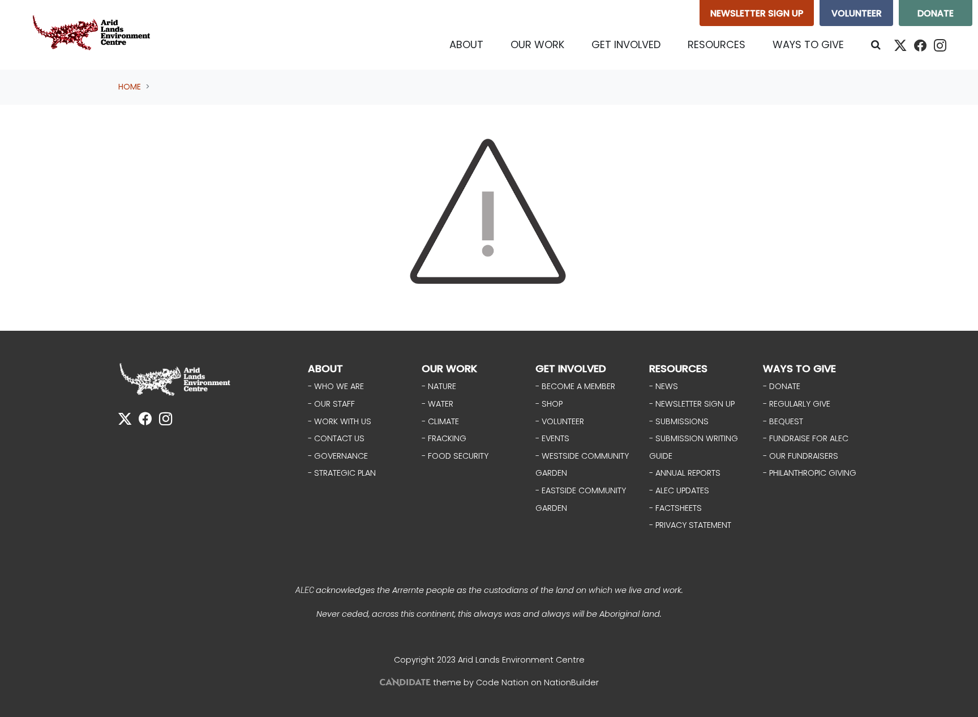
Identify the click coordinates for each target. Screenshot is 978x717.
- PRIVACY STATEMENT (690, 525)
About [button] (466, 44)
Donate (935, 13)
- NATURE (439, 386)
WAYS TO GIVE (799, 368)
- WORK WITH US (339, 421)
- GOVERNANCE (338, 456)
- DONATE (781, 386)
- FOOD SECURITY (455, 456)
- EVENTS (552, 438)
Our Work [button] (537, 44)
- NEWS (663, 386)
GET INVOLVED (570, 368)
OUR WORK (449, 368)
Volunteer (856, 13)
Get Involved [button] (625, 44)
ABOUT (325, 368)
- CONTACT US (336, 438)
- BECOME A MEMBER (575, 386)
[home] (94, 35)
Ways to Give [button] (808, 44)
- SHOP (549, 403)
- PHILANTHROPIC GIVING (809, 473)
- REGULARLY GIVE (796, 403)
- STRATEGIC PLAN (342, 473)
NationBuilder (571, 682)
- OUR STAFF (331, 403)
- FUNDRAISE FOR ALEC (805, 438)
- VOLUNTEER (559, 421)
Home (129, 86)
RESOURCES (678, 368)
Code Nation (502, 682)
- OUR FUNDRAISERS (800, 456)
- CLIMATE (440, 421)
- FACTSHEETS (675, 508)
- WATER (437, 403)
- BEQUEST (783, 421)
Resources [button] (716, 44)
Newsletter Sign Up (756, 13)
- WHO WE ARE (336, 386)
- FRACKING (444, 438)
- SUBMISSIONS (679, 421)
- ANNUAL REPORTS (684, 473)
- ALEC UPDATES (679, 490)
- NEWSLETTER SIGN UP (692, 403)
